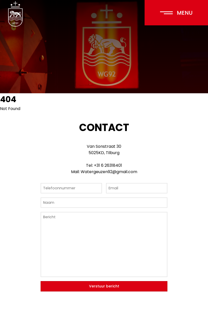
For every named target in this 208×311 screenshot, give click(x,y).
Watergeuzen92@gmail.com (109, 172)
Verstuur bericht (104, 286)
